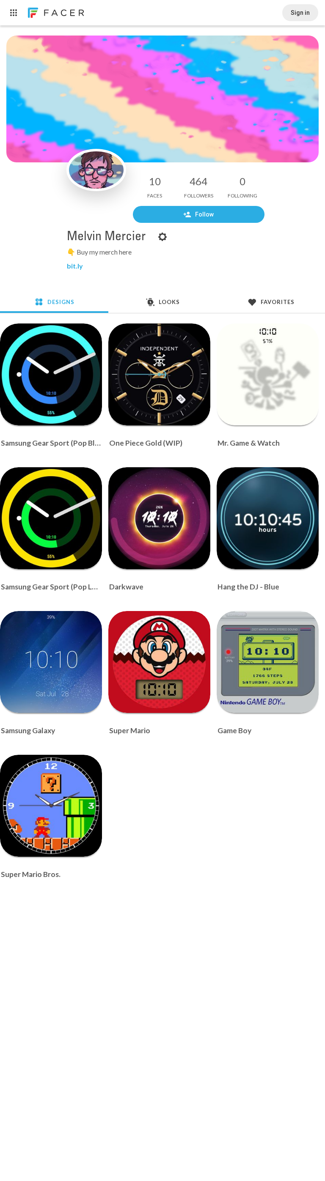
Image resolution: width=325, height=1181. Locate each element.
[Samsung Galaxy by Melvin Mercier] (51, 662)
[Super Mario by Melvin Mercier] (159, 662)
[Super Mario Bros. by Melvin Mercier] (51, 806)
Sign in (300, 12)
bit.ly (75, 266)
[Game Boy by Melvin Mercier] (268, 662)
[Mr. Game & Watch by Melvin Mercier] (268, 374)
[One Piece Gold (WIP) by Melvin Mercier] (159, 374)
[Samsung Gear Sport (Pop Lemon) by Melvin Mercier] (51, 518)
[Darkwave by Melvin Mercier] (159, 518)
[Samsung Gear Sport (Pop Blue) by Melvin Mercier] (51, 374)
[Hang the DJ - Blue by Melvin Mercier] (268, 518)
